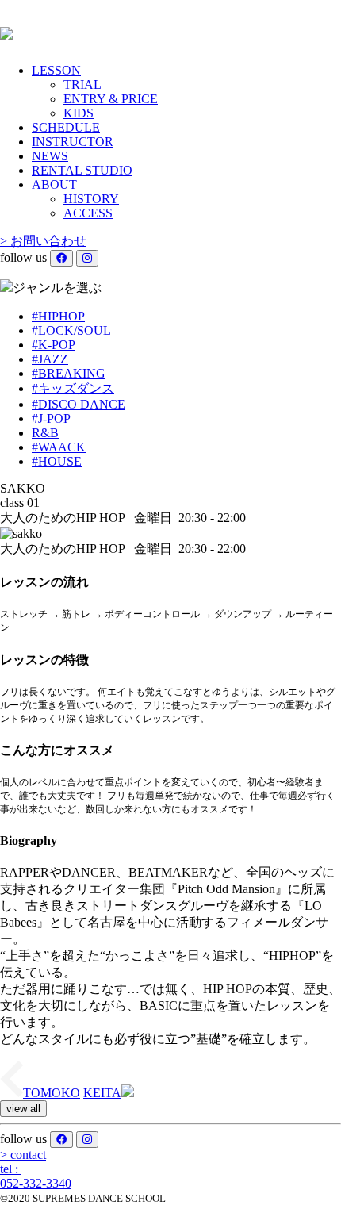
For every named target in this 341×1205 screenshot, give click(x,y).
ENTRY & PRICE (110, 99)
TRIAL (82, 84)
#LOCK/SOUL (71, 330)
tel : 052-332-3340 (35, 1176)
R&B (45, 432)
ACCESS (88, 213)
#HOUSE (57, 461)
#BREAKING (68, 373)
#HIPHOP (58, 316)
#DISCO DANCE (78, 404)
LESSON (56, 70)
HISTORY (91, 198)
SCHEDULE (66, 127)
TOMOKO (51, 1092)
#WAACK (59, 447)
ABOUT (54, 184)
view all (23, 1109)
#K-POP (53, 344)
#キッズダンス (73, 388)
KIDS (78, 113)
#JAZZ (50, 359)
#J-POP (51, 418)
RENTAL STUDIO (82, 170)
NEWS (50, 156)
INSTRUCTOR (72, 141)
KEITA (102, 1092)
